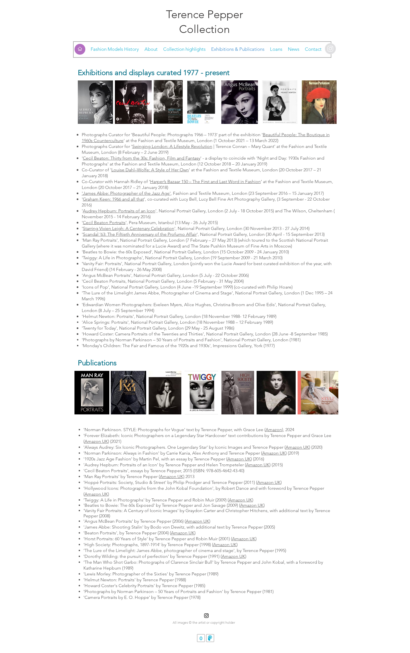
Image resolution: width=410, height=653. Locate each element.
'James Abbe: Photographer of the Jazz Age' (126, 193)
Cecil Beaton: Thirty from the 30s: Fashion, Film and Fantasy (141, 158)
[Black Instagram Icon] (206, 616)
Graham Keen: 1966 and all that (113, 199)
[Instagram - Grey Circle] (330, 48)
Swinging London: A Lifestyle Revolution (172, 146)
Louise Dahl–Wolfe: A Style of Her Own (150, 169)
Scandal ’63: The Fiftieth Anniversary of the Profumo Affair (140, 234)
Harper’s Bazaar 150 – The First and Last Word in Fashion (205, 181)
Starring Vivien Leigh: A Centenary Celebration (128, 228)
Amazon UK (96, 441)
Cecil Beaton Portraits (104, 222)
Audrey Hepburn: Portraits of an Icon (119, 210)
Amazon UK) (172, 476)
